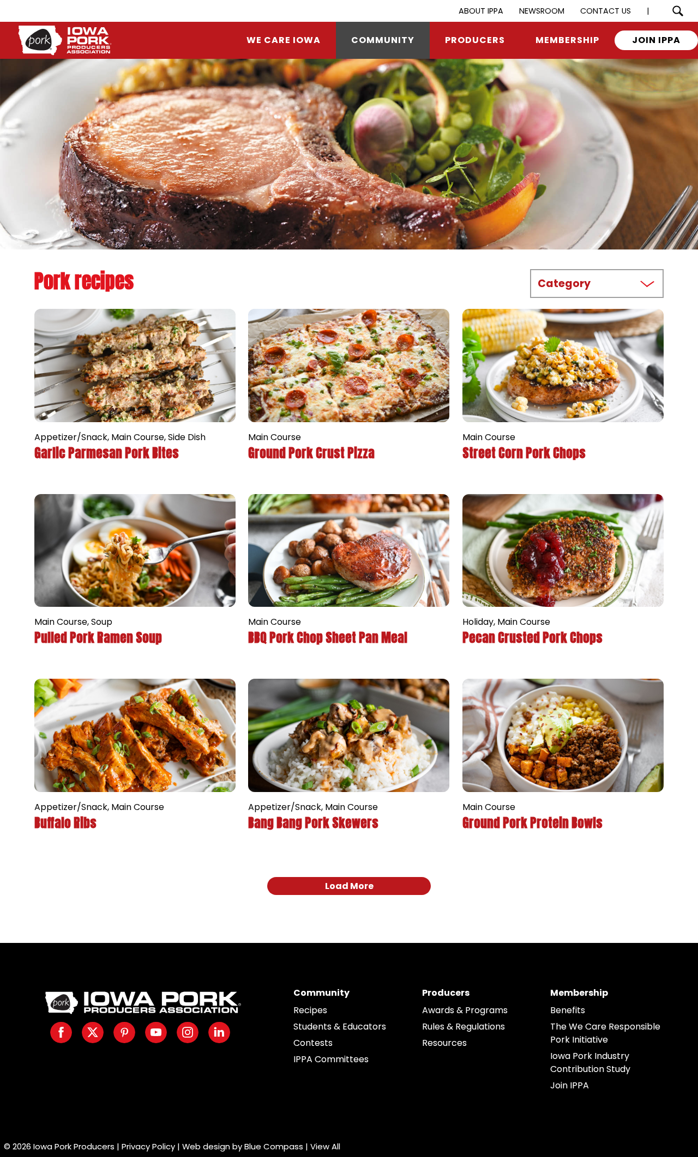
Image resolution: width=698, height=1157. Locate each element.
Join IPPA (569, 1085)
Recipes (310, 1010)
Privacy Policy (148, 1146)
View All (325, 1146)
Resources (444, 1043)
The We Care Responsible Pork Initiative (605, 1033)
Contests (313, 1043)
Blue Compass (273, 1146)
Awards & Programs (465, 1010)
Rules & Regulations (463, 1026)
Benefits (567, 1010)
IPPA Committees (331, 1059)
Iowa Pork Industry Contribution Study (590, 1062)
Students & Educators (339, 1026)
